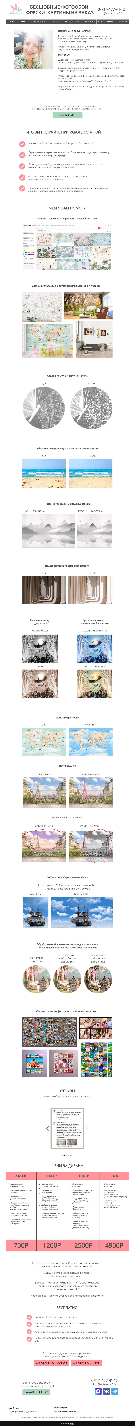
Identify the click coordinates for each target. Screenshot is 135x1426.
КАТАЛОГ (24, 22)
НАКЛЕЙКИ (89, 22)
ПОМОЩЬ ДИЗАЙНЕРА (71, 22)
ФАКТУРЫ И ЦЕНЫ (39, 22)
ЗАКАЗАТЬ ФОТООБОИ (51, 1362)
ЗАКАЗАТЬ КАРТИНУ (86, 1362)
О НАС (12, 22)
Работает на (67, 1423)
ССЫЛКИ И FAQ (122, 22)
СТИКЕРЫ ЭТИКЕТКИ (105, 22)
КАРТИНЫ (54, 22)
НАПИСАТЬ (67, 115)
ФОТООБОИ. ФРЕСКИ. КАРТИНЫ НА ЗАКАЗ (60, 9)
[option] (67, 1128)
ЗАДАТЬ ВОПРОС (36, 1392)
